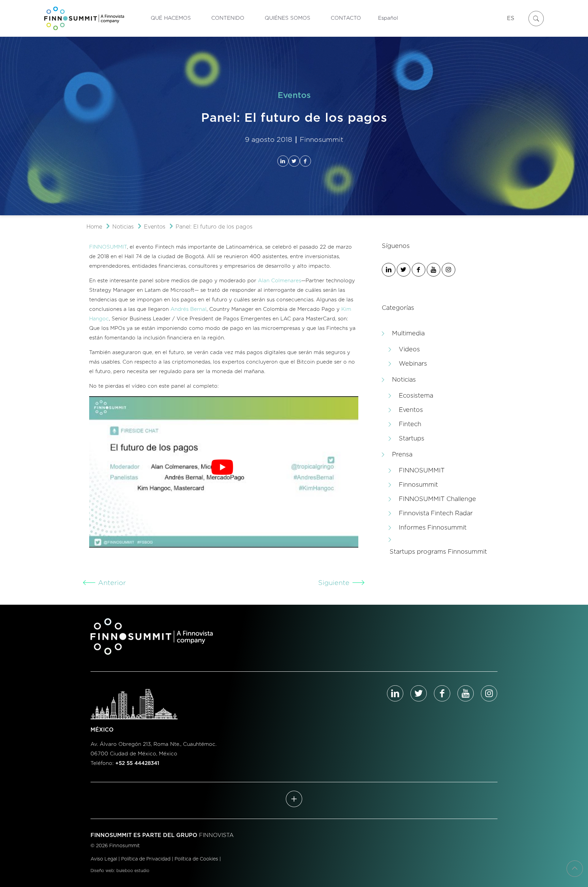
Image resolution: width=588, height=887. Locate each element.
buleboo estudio (132, 871)
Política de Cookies (196, 859)
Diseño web (102, 871)
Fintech (410, 424)
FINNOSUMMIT (108, 247)
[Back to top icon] (575, 868)
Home (94, 227)
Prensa (402, 455)
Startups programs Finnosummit (438, 552)
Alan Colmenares (279, 280)
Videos (409, 350)
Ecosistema (416, 396)
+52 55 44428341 (137, 763)
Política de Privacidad (145, 859)
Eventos (154, 227)
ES (510, 18)
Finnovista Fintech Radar (436, 514)
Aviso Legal (104, 859)
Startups (411, 439)
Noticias (123, 227)
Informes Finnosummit (433, 528)
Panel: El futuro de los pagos (214, 227)
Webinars (413, 364)
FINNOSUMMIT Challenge (437, 499)
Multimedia (408, 334)
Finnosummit (418, 485)
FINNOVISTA (216, 835)
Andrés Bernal (188, 309)
